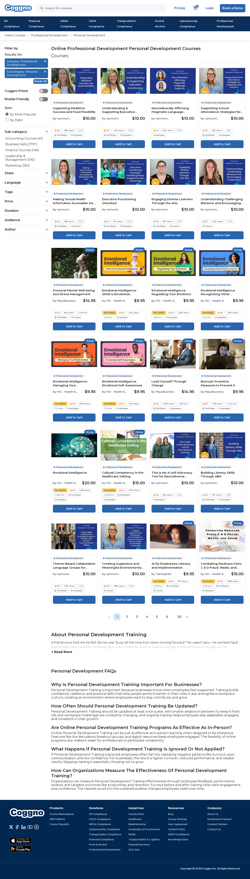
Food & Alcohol (160, 24)
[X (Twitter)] (11, 827)
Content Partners (217, 824)
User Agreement (178, 824)
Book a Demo (232, 8)
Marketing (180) (17, 165)
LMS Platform (57, 819)
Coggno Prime (24, 91)
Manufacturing (137, 824)
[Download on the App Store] (28, 840)
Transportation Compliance (126, 24)
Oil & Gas (134, 849)
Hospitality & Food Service (144, 829)
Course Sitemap (177, 819)
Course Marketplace (62, 814)
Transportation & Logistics (144, 839)
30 (179, 617)
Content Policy (176, 829)
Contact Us (214, 829)
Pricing (179, 8)
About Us (212, 814)
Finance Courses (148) (22, 150)
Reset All (40, 81)
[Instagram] (36, 827)
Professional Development (225, 24)
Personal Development (89, 35)
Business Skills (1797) (21, 144)
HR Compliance (11, 24)
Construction (136, 814)
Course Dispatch (59, 824)
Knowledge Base (178, 839)
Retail (132, 834)
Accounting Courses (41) (24, 138)
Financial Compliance (36, 24)
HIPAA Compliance (68, 24)
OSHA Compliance (96, 24)
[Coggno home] (18, 8)
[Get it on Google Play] (28, 848)
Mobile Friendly (24, 99)
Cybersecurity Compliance (188, 24)
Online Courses (15, 35)
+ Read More (61, 652)
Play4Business (66, 300)
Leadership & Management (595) (20, 158)
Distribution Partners (219, 819)
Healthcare (135, 819)
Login (210, 8)
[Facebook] (17, 827)
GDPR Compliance (178, 834)
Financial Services (139, 844)
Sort (8, 108)
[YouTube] (30, 827)
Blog (170, 814)
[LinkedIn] (23, 827)
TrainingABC (163, 573)
